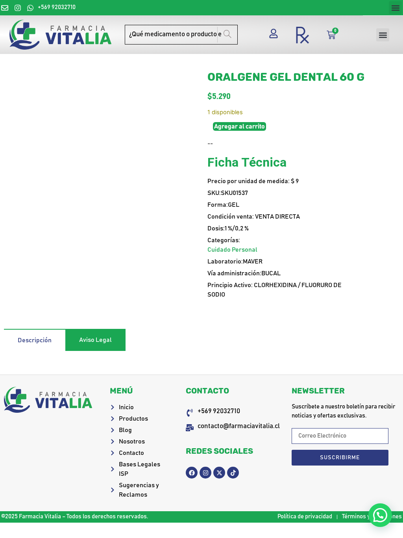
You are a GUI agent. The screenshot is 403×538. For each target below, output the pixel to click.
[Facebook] (192, 473)
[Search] (227, 35)
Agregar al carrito (239, 126)
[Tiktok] (233, 473)
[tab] (34, 340)
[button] (395, 7)
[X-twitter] (219, 473)
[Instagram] (205, 473)
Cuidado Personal (232, 250)
